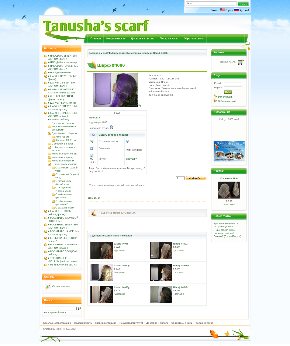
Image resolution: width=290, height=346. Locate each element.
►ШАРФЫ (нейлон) (58, 119)
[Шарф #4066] (117, 106)
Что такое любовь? (224, 233)
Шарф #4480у (181, 265)
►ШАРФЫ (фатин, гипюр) (62, 102)
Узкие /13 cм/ (62, 136)
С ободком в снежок (62, 143)
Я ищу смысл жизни (224, 230)
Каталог (93, 53)
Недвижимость (115, 38)
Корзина (219, 52)
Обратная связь (194, 38)
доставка (95, 117)
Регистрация (225, 97)
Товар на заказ (169, 38)
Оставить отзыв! (61, 286)
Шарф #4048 (121, 243)
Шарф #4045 (180, 287)
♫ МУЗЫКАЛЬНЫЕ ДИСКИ (62, 264)
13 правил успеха (223, 226)
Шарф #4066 (160, 53)
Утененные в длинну (63, 157)
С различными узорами (64, 164)
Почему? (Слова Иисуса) (227, 236)
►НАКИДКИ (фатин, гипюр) (62, 62)
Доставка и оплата (143, 38)
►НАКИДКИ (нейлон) (59, 72)
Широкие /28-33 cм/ (65, 140)
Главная (95, 38)
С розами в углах (64, 207)
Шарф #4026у (122, 287)
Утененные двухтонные (64, 153)
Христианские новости (226, 223)
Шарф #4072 (180, 243)
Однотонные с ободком (64, 133)
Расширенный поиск (55, 312)
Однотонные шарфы (63, 123)
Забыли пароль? (227, 101)
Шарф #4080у (122, 265)
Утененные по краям (63, 160)
